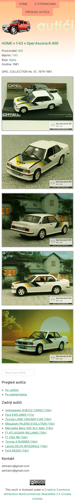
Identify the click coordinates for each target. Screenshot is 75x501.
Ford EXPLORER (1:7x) (19, 414)
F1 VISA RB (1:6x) (16, 437)
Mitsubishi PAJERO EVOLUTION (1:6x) (30, 423)
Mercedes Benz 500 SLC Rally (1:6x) (29, 428)
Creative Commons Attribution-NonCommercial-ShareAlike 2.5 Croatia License (37, 494)
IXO (20, 50)
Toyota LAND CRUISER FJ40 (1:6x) (28, 419)
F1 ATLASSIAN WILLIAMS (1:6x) (26, 432)
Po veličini (12, 390)
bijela (12, 60)
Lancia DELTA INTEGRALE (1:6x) (26, 446)
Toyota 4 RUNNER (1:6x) (21, 441)
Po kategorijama (16, 394)
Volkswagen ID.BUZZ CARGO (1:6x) (28, 410)
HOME (23, 4)
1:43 (19, 43)
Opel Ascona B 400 (42, 43)
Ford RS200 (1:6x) (17, 450)
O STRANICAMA (45, 4)
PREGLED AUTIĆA (37, 12)
